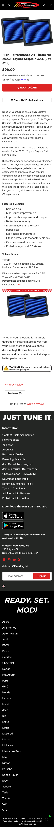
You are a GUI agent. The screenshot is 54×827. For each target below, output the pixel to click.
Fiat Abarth (8, 674)
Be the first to (27, 403)
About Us (7, 449)
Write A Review (14, 384)
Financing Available (13, 459)
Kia (4, 715)
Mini (4, 757)
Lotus (5, 727)
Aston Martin (10, 633)
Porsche (7, 768)
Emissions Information (15, 498)
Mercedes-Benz (11, 751)
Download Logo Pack (15, 478)
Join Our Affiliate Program (17, 464)
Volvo (5, 810)
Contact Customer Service (18, 434)
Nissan (6, 763)
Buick (5, 651)
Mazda (6, 739)
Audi (5, 639)
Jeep (5, 710)
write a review (35, 403)
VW (4, 804)
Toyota (6, 798)
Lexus (5, 721)
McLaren (7, 745)
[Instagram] (9, 559)
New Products (10, 439)
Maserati (7, 733)
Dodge (6, 668)
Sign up (41, 575)
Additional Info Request (16, 493)
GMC (5, 686)
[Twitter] (19, 559)
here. (18, 284)
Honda (6, 692)
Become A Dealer (12, 454)
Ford (5, 680)
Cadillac (7, 657)
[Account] (44, 5)
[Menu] (3, 5)
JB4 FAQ (7, 444)
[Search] (9, 5)
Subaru (6, 786)
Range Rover (10, 774)
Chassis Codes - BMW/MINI (19, 473)
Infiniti (5, 704)
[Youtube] (14, 559)
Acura (5, 621)
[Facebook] (4, 559)
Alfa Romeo (9, 627)
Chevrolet (8, 662)
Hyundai (7, 698)
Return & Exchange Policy (17, 483)
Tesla (5, 792)
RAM (5, 780)
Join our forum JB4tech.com (19, 469)
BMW (5, 645)
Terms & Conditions (13, 488)
